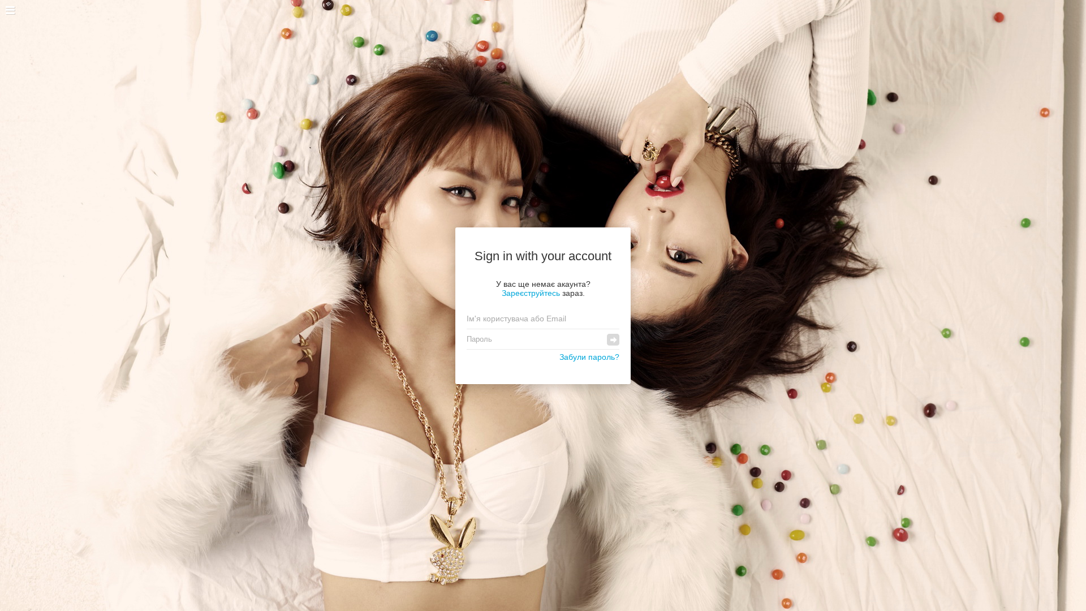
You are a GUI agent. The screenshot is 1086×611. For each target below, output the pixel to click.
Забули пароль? (589, 357)
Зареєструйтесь (531, 293)
